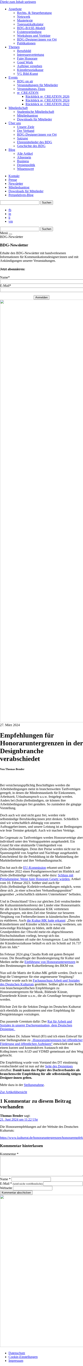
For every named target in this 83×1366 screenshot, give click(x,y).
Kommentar (9, 1154)
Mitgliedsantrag (19, 187)
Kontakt (14, 176)
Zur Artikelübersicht (13, 1092)
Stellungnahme (34, 1085)
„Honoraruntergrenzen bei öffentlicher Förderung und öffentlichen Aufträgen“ (41, 1042)
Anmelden (41, 297)
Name (5, 1179)
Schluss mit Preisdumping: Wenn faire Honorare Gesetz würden (36, 877)
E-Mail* (5, 285)
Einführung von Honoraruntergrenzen (49, 962)
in (10, 214)
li (9, 217)
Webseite (6, 1188)
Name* (5, 277)
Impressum (16, 1360)
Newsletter (16, 183)
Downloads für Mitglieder (26, 191)
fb (10, 210)
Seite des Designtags (59, 1066)
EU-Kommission (34, 867)
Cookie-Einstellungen (23, 1357)
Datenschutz (17, 1353)
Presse (13, 180)
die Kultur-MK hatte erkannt (46, 920)
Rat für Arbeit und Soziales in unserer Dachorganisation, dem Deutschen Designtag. (36, 1025)
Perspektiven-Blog (21, 195)
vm (11, 221)
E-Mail (21, 1183)
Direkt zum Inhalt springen (18, 2)
